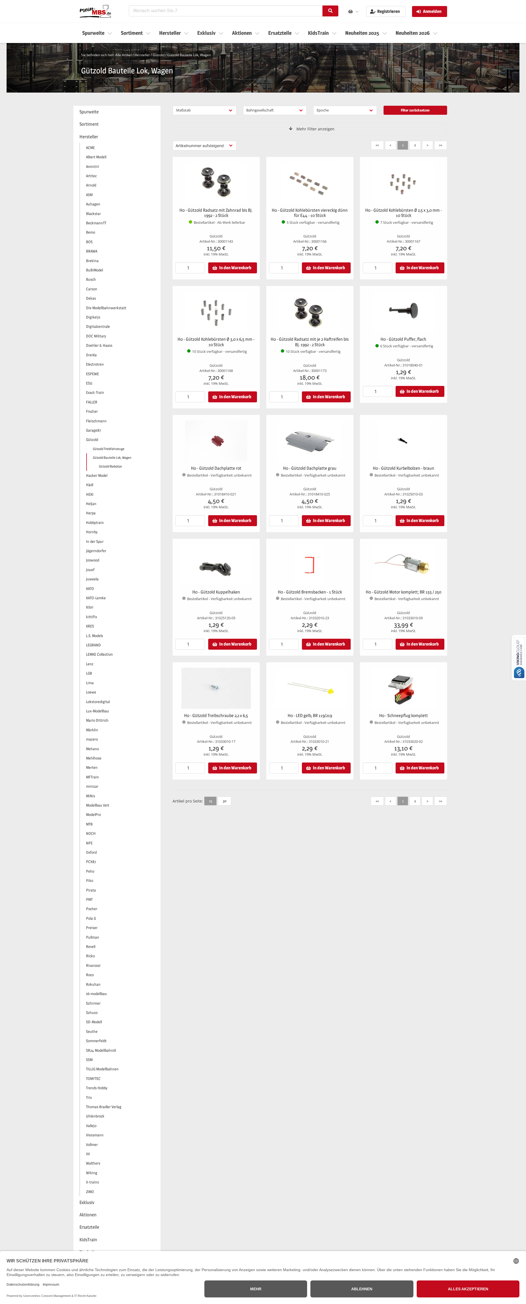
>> (440, 145)
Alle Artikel (123, 55)
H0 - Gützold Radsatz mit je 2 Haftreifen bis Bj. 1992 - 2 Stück (310, 342)
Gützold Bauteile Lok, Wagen (189, 55)
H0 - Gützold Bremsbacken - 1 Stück (310, 592)
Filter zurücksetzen (415, 110)
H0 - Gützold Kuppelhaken (216, 592)
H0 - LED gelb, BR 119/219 (310, 715)
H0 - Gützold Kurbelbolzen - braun (403, 468)
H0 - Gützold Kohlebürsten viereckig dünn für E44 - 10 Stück (310, 213)
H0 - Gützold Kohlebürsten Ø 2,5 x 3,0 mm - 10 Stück (403, 213)
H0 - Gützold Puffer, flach (403, 339)
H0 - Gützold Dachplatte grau (309, 468)
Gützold (158, 55)
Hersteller (142, 55)
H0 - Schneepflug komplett (403, 715)
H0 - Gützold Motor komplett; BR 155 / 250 (403, 592)
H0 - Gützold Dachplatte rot (216, 468)
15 (210, 801)
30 (224, 801)
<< (377, 145)
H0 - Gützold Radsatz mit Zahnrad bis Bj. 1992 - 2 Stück (216, 213)
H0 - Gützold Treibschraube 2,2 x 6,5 (216, 715)
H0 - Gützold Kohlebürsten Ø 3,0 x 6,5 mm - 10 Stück (216, 342)
